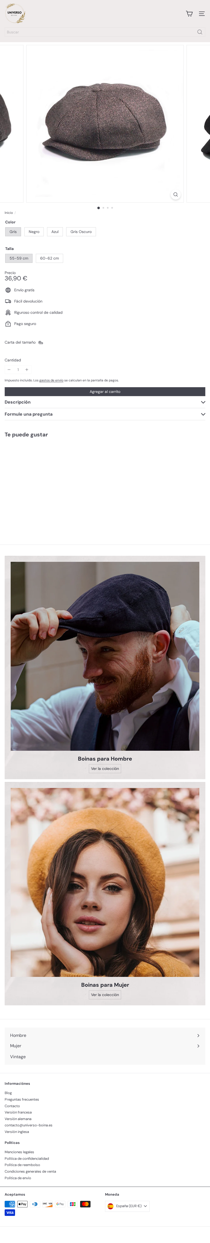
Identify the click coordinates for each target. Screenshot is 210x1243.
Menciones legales (19, 1152)
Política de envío (18, 1178)
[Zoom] (176, 194)
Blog (8, 1092)
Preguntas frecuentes (22, 1099)
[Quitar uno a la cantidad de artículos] (9, 369)
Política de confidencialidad (27, 1158)
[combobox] (105, 32)
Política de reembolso (22, 1165)
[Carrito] (189, 14)
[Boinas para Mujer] (105, 882)
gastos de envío (51, 380)
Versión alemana (18, 1119)
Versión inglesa (17, 1131)
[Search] (199, 32)
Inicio (9, 213)
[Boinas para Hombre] (105, 656)
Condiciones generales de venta (30, 1171)
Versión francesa (18, 1112)
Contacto (12, 1106)
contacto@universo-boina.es (28, 1125)
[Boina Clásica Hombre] (38, 482)
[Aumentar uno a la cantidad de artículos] (26, 369)
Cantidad (13, 360)
